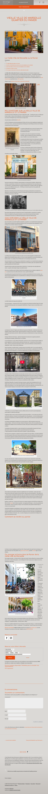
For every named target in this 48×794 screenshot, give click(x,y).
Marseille (18, 119)
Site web (6, 718)
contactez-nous (34, 627)
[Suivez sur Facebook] (39, 2)
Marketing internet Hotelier (15, 790)
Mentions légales (21, 783)
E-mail (6, 715)
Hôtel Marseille (9, 30)
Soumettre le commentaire (38, 721)
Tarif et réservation (24, 7)
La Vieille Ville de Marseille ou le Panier (13, 63)
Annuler (27, 657)
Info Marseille (19, 30)
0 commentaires (26, 30)
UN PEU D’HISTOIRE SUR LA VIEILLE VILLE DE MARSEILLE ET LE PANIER (19, 65)
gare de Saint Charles (25, 550)
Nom (6, 711)
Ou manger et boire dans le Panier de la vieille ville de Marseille (17, 70)
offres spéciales (20, 79)
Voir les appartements (9, 668)
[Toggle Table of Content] (6, 62)
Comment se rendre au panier (11, 68)
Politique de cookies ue (9, 785)
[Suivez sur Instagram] (43, 2)
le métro (34, 550)
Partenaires (27, 783)
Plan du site (38, 783)
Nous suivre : (23, 752)
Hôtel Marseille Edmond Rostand (32, 763)
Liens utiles (33, 783)
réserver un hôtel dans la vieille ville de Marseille (20, 81)
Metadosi (11, 788)
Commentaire (8, 697)
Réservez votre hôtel (9, 627)
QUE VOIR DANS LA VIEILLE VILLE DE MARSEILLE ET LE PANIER (18, 66)
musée (11, 503)
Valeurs (15, 785)
